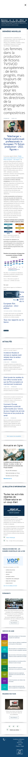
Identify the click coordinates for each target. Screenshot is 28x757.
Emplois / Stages (20, 746)
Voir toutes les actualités (14, 436)
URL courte (6, 330)
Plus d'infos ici (14, 623)
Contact (20, 741)
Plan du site (20, 742)
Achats (19, 744)
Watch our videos (14, 730)
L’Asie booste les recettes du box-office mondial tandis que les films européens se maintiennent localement (14, 380)
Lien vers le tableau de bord (10, 585)
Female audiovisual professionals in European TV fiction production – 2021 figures (13, 157)
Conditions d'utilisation (18, 739)
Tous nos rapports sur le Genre (14, 320)
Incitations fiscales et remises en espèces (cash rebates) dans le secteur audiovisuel (13, 356)
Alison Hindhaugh (10, 537)
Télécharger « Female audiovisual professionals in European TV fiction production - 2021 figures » (14, 143)
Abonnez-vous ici (8, 478)
